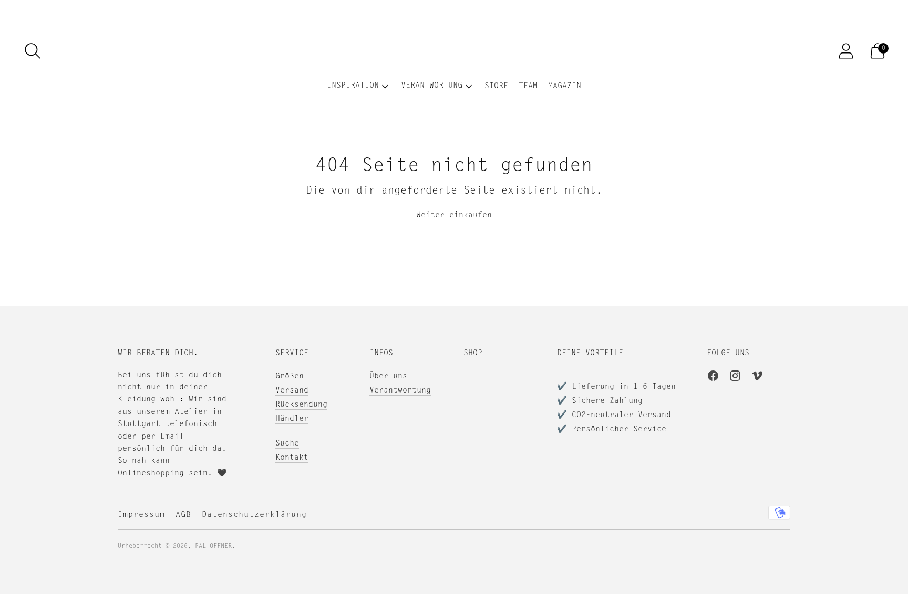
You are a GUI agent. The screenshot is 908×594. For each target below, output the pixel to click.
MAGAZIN (564, 86)
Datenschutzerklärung (254, 515)
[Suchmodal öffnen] (32, 51)
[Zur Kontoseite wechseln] (846, 51)
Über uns (388, 376)
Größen (289, 376)
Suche (287, 444)
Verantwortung (400, 391)
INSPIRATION (353, 86)
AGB (183, 515)
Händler (291, 419)
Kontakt (291, 458)
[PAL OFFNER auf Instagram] (735, 377)
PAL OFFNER (213, 546)
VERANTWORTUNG (431, 86)
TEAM (528, 86)
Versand (291, 391)
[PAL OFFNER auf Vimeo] (757, 377)
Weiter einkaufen (454, 215)
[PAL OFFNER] (454, 51)
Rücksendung (301, 405)
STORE (496, 86)
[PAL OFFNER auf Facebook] (713, 377)
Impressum (141, 515)
